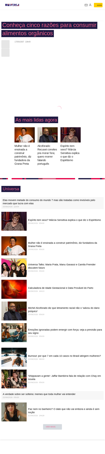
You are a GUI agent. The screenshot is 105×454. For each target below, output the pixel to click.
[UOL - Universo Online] (21, 5)
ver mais (51, 427)
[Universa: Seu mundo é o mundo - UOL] (12, 5)
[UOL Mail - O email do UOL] (86, 5)
